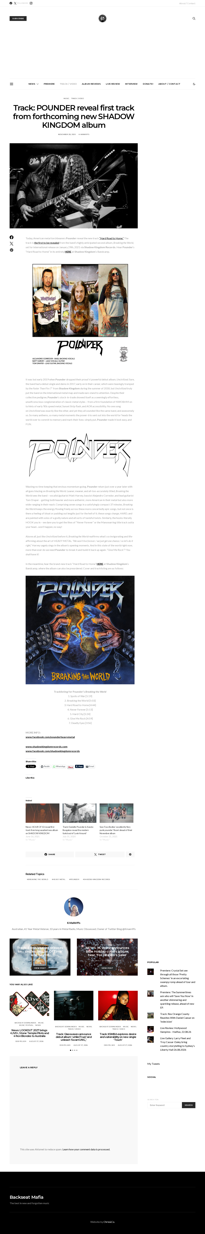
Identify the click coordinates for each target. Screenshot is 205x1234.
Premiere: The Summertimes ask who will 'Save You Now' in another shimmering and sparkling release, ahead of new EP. (177, 1000)
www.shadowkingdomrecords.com (46, 746)
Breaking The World (38, 879)
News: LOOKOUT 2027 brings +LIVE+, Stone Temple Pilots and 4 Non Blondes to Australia (31, 125)
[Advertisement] (102, 54)
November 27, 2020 (32, 961)
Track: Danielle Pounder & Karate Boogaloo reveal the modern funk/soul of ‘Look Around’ (78, 830)
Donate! (148, 84)
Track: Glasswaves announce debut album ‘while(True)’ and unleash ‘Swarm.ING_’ (67, 125)
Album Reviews (91, 84)
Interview (131, 84)
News (32, 84)
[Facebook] (11, 3)
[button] (194, 84)
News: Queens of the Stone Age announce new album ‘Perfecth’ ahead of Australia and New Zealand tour (139, 127)
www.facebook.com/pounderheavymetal (50, 736)
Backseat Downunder (25, 1023)
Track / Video (68, 84)
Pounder (74, 879)
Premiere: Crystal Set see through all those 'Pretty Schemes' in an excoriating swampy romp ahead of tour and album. (177, 978)
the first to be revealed (46, 242)
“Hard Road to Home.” (111, 238)
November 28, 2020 (67, 134)
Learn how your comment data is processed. (86, 1149)
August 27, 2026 (36, 1041)
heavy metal (59, 879)
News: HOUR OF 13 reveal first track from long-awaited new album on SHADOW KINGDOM (42, 830)
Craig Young (50, 961)
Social (151, 1077)
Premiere (49, 84)
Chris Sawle (117, 961)
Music (66, 98)
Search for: (153, 1100)
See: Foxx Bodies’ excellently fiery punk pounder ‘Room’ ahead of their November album (116, 830)
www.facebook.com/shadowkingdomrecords (53, 751)
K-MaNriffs (84, 134)
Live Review (113, 84)
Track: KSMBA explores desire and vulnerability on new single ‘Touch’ (104, 124)
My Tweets (153, 1063)
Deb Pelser (20, 1041)
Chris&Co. (109, 1221)
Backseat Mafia (26, 1197)
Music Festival (26, 1025)
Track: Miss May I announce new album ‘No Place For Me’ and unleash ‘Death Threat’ (176, 125)
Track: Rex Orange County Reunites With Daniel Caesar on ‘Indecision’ (177, 1017)
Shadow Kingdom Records (97, 879)
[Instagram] (31, 3)
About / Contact (187, 3)
